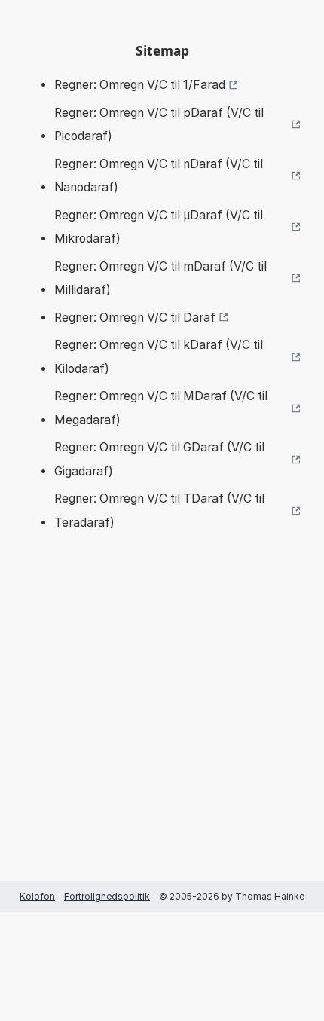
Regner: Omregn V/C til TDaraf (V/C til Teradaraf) (159, 510)
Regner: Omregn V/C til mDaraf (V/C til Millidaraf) (160, 278)
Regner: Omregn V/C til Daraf (134, 317)
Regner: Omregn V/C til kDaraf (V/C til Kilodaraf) (158, 357)
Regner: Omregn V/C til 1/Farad (139, 85)
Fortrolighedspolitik (107, 896)
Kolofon (37, 896)
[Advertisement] (162, 728)
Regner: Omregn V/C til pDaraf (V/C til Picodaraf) (159, 124)
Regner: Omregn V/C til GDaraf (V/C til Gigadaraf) (159, 459)
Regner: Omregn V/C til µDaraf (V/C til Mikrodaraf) (158, 227)
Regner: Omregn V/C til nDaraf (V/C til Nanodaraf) (158, 176)
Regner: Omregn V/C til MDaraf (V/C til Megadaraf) (160, 408)
